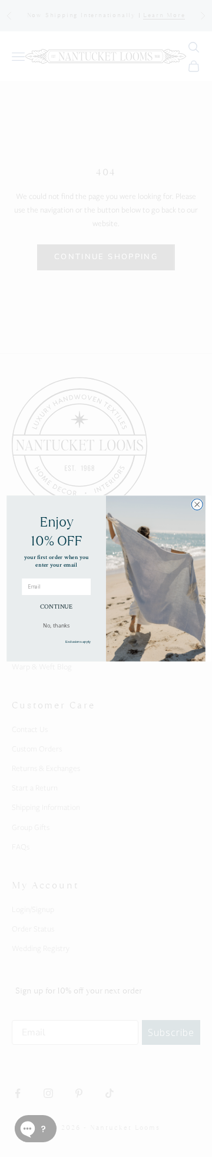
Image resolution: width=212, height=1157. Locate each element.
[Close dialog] (197, 504)
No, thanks (56, 625)
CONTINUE (56, 606)
